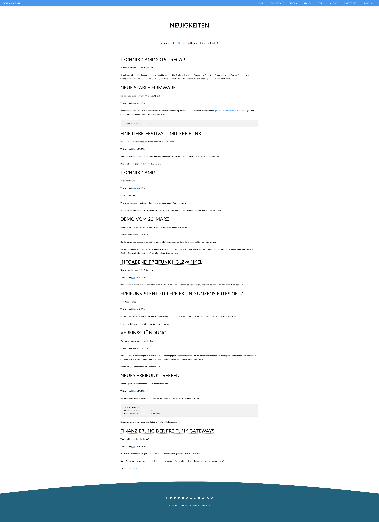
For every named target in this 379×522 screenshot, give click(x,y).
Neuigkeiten (275, 3)
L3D (133, 103)
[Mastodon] (179, 498)
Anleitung (292, 3)
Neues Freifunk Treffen (150, 375)
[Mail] (199, 498)
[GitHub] (187, 498)
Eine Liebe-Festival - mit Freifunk (160, 133)
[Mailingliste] (203, 498)
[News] (195, 498)
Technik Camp (137, 173)
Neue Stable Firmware (148, 88)
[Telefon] (212, 498)
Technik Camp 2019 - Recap (152, 59)
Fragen (307, 3)
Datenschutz (194, 505)
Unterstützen (350, 3)
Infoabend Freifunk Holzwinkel (161, 262)
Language (368, 3)
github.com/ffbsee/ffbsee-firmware (229, 111)
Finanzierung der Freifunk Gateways (167, 431)
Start (260, 3)
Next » (135, 469)
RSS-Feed (181, 43)
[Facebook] (183, 498)
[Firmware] (191, 498)
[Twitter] (175, 498)
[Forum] (208, 498)
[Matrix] (166, 498)
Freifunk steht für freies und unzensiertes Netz (181, 294)
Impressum (205, 505)
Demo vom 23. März (144, 219)
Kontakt (333, 3)
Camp (320, 3)
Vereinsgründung (143, 333)
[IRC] (171, 498)
